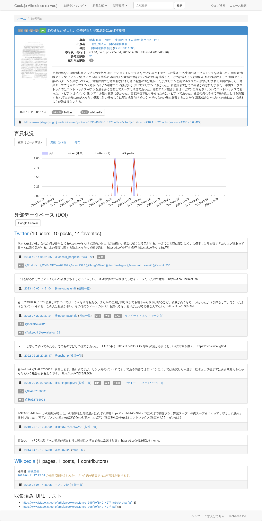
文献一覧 (76, 485)
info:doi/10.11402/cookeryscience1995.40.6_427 (168, 122)
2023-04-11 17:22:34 (31, 475)
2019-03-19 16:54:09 (38, 427)
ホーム (21, 18)
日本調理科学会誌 (100, 48)
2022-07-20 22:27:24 (38, 315)
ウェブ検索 (218, 5)
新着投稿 (119, 5)
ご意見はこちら (214, 516)
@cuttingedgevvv (66, 383)
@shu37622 (62, 450)
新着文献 (99, 5)
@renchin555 (161, 265)
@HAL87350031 (36, 391)
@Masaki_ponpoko (67, 257)
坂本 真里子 (96, 40)
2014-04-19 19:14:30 (38, 450)
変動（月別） (59, 142)
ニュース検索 (238, 5)
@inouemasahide (66, 315)
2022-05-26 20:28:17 (38, 355)
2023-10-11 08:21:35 (38, 257)
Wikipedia (92, 112)
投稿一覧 (87, 257)
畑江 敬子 (153, 40)
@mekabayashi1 (65, 288)
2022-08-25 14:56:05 (38, 485)
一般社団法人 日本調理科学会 (108, 44)
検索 (180, 5)
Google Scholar (28, 223)
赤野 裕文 (140, 40)
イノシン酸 (62, 485)
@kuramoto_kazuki (139, 265)
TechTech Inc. (237, 516)
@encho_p (62, 355)
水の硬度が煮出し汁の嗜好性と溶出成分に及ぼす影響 (86, 30)
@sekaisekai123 (35, 324)
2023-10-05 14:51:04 (38, 288)
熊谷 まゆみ (125, 40)
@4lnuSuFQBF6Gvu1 (69, 427)
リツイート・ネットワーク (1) (144, 315)
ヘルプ (196, 516)
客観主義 (33, 471)
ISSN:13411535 (124, 48)
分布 (77, 142)
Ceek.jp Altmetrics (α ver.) (35, 5)
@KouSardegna (116, 265)
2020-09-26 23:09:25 (38, 383)
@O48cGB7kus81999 (54, 265)
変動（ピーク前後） (30, 142)
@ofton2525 (77, 265)
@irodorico (32, 265)
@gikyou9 (31, 332)
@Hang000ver (95, 265)
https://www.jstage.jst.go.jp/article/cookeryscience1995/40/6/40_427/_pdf (69, 506)
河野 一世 (111, 40)
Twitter (62, 112)
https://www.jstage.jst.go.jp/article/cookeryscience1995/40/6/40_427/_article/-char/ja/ (78, 122)
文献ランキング (73, 5)
